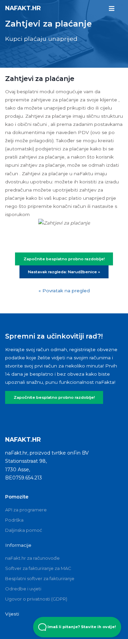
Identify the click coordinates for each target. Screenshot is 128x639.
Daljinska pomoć (23, 530)
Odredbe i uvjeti (23, 588)
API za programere (26, 509)
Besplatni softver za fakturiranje (39, 578)
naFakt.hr (23, 8)
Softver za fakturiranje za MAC (38, 568)
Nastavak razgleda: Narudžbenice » (64, 271)
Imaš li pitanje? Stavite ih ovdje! (81, 626)
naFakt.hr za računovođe (32, 558)
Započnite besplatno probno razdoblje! (54, 397)
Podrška (14, 520)
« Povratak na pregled (64, 290)
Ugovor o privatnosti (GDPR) (36, 599)
